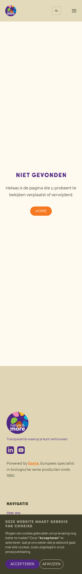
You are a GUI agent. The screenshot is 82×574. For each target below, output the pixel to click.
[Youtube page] (21, 450)
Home (41, 211)
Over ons (13, 513)
